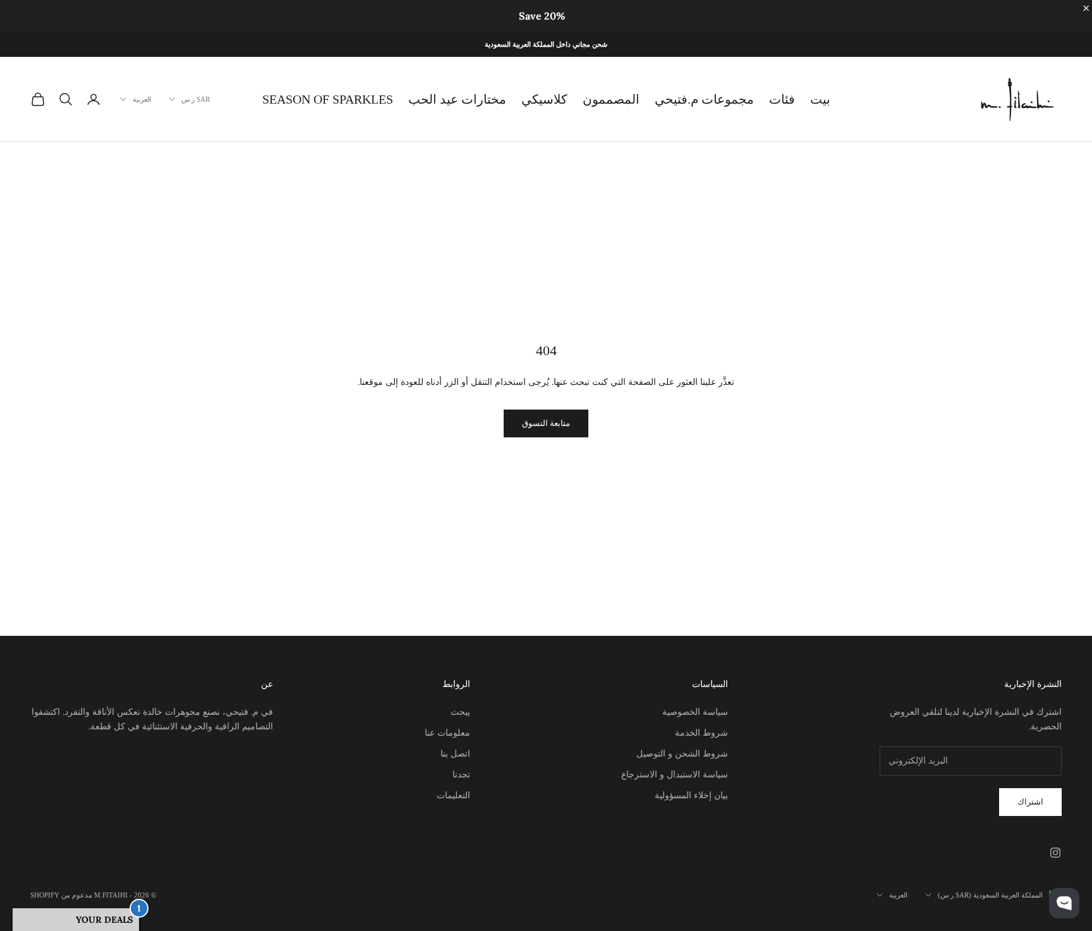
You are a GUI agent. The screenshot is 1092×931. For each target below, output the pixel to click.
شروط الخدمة (701, 732)
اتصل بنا (455, 753)
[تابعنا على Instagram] (1055, 852)
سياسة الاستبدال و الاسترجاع (674, 774)
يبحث (460, 711)
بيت (820, 99)
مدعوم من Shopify (61, 895)
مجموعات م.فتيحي (704, 99)
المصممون (611, 99)
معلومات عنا (447, 732)
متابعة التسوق (546, 423)
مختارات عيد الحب (457, 99)
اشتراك (1030, 801)
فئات (782, 99)
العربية (142, 99)
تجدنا (461, 774)
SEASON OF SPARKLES (327, 99)
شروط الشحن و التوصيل (682, 753)
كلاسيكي (544, 99)
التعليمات (453, 795)
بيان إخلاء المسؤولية (691, 795)
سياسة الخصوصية (695, 711)
